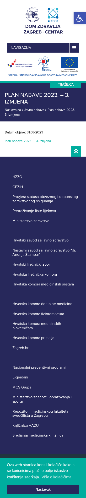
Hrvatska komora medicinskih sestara (43, 284)
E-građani (20, 377)
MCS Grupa (21, 387)
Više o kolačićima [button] (56, 477)
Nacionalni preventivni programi (39, 368)
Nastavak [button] (43, 489)
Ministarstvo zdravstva (30, 221)
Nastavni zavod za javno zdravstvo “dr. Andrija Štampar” (44, 252)
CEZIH (17, 187)
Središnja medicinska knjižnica (37, 435)
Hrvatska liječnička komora (34, 275)
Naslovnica (13, 110)
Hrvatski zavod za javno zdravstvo (40, 240)
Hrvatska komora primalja (33, 338)
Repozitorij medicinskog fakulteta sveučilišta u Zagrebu (40, 414)
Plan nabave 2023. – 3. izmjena (28, 141)
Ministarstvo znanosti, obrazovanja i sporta (42, 399)
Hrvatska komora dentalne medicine (42, 304)
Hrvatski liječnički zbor (31, 265)
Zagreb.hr (20, 348)
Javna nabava (34, 110)
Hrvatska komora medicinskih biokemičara (36, 326)
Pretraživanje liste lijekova (34, 211)
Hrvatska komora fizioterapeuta (38, 314)
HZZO (17, 177)
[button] (80, 18)
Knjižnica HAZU (25, 426)
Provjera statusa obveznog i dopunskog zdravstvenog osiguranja (45, 199)
